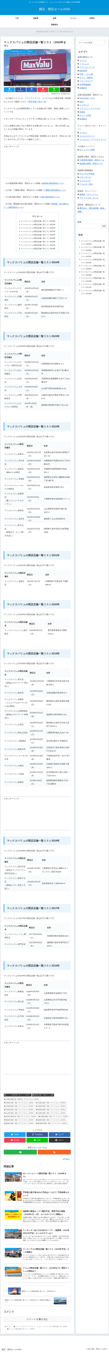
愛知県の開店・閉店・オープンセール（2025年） (20, 1120)
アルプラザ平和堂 (87, 174)
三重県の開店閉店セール (54, 190)
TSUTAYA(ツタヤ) (87, 98)
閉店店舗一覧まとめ (37, 102)
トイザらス (84, 105)
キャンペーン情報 (87, 150)
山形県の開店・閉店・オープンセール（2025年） (52, 1113)
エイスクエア (85, 181)
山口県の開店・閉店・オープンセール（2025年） (20, 1113)
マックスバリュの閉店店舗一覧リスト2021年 (38, 231)
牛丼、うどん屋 (86, 74)
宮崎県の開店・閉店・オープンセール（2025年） (52, 1109)
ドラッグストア (86, 81)
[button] (104, 42)
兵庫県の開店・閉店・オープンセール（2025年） (20, 1103)
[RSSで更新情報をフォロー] (54, 1152)
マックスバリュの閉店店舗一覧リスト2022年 (38, 228)
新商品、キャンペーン (89, 194)
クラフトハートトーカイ (89, 108)
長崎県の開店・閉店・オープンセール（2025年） (20, 1123)
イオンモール (85, 177)
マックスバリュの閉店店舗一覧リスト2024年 (38, 221)
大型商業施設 (85, 84)
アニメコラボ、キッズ (89, 198)
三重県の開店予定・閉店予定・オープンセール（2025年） (23, 1099)
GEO (81, 102)
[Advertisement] (37, 163)
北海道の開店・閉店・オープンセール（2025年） (52, 1103)
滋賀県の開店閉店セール (52, 183)
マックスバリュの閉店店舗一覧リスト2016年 (38, 249)
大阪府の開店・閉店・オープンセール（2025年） (52, 1106)
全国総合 (83, 88)
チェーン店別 (85, 115)
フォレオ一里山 (86, 184)
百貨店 (82, 112)
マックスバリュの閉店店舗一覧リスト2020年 (38, 235)
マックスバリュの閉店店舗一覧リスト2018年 (38, 242)
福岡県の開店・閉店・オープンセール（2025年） (52, 1120)
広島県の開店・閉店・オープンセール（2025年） (54, 1116)
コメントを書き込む (37, 1319)
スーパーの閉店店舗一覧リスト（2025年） (18, 1095)
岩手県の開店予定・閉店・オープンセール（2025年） (21, 1116)
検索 (79, 222)
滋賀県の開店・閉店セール (90, 164)
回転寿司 (83, 71)
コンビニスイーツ (87, 136)
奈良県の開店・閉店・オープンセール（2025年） (20, 1109)
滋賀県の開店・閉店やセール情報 (43, 1095)
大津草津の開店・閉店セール (91, 160)
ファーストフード (87, 67)
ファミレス (84, 64)
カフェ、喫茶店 (86, 78)
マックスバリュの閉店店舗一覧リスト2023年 (38, 224)
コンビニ (83, 60)
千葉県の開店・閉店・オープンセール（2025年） (20, 1106)
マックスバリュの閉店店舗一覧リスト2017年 (38, 245)
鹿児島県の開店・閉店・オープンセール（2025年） (53, 1123)
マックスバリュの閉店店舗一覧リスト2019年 (38, 238)
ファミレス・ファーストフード (92, 139)
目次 (34, 216)
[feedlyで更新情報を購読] (20, 1152)
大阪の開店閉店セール (49, 197)
